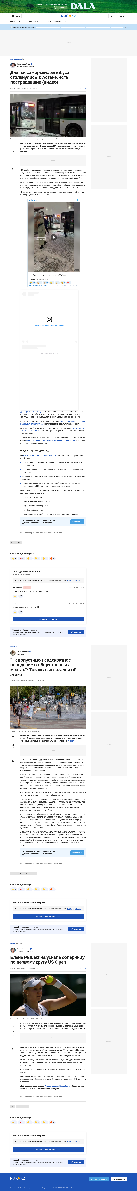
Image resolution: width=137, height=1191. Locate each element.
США (13, 1107)
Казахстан (14, 874)
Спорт (12, 944)
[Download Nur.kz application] (68, 6)
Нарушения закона (34, 21)
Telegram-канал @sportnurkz (58, 1086)
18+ (19, 543)
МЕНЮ (17, 16)
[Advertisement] (68, 42)
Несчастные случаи (59, 21)
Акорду (71, 741)
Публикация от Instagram (49, 353)
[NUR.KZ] (68, 16)
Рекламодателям (118, 1179)
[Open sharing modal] (13, 161)
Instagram (77, 632)
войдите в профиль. (74, 580)
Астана (13, 543)
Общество (14, 646)
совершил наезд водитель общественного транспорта (50, 440)
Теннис (19, 944)
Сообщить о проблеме (99, 1179)
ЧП (44, 21)
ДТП (49, 21)
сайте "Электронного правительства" (39, 455)
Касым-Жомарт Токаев (28, 874)
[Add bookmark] (13, 168)
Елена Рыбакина (22, 1107)
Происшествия (16, 21)
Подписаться (77, 522)
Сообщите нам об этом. (53, 533)
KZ (111, 16)
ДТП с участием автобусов (32, 411)
